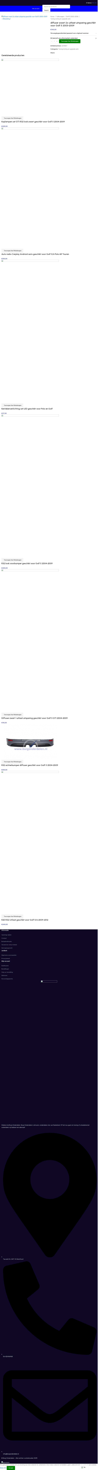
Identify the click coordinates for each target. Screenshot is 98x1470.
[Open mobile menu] (29, 9)
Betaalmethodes (6, 941)
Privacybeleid (5, 958)
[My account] (82, 3)
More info (3, 1468)
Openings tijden (6, 935)
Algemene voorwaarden (8, 955)
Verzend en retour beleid (9, 945)
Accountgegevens (7, 979)
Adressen (4, 975)
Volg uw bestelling (7, 972)
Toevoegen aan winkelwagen (69, 41)
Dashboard (4, 966)
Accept (11, 1468)
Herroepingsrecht (6, 948)
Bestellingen (5, 969)
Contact (4, 938)
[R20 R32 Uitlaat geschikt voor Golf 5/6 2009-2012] (30, 842)
